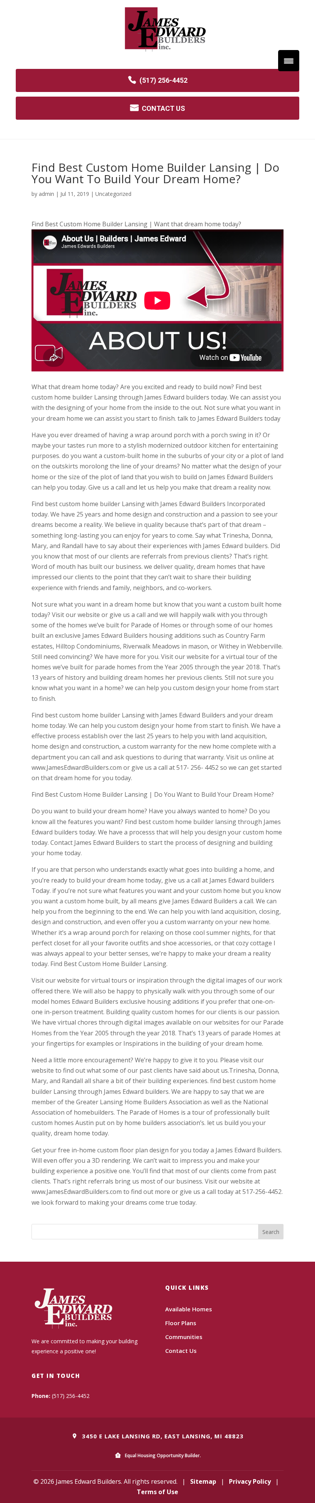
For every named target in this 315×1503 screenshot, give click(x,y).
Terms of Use (157, 1492)
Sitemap (203, 1481)
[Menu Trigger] (288, 60)
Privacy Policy (250, 1481)
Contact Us (181, 1350)
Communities (183, 1337)
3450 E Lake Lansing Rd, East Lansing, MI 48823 (162, 1436)
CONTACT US (163, 108)
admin (46, 193)
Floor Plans (180, 1323)
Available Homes (188, 1309)
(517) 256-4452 (163, 80)
